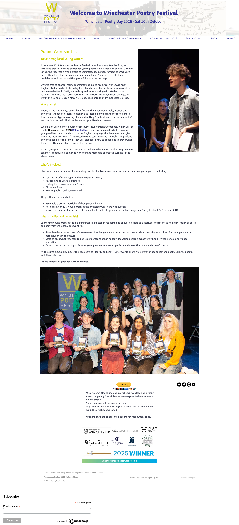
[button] (124, 386)
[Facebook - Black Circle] (184, 384)
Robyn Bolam (79, 130)
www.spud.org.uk (151, 478)
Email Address (11, 506)
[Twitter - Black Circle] (179, 384)
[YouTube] (194, 384)
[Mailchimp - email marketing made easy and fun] (73, 523)
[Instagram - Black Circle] (189, 384)
